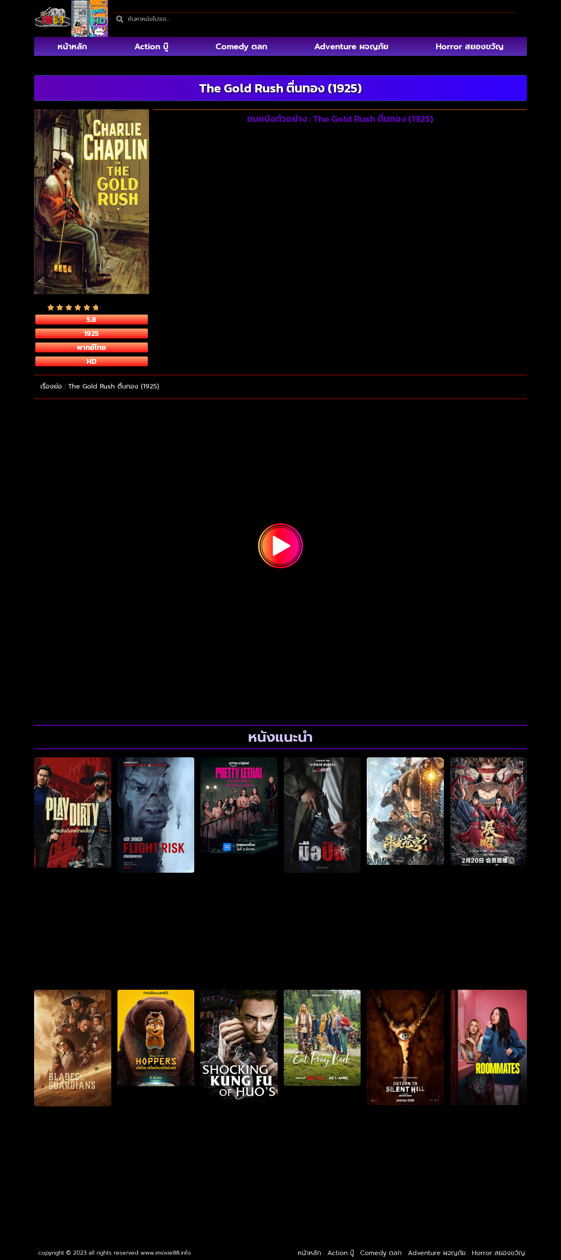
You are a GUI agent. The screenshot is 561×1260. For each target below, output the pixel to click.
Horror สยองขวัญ (470, 46)
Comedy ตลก (241, 46)
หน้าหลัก (72, 46)
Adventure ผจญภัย (351, 46)
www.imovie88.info (165, 1253)
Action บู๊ (151, 46)
